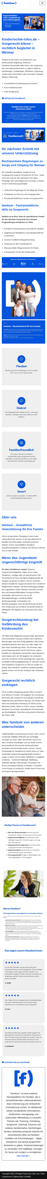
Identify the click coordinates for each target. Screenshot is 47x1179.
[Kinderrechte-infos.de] (9, 3)
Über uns (35, 1174)
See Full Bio (22, 1156)
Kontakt (28, 1177)
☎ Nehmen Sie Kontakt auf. (13, 98)
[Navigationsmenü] (42, 3)
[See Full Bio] (29, 1156)
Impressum (7, 1177)
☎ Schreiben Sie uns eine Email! (16, 1062)
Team (43, 1174)
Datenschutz (18, 1177)
